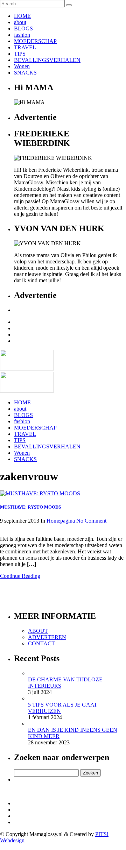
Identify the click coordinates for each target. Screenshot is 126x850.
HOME (22, 16)
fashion (22, 35)
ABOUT (38, 631)
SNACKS (25, 73)
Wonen (22, 66)
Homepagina (61, 521)
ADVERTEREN (47, 637)
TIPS (20, 54)
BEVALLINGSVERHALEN (47, 60)
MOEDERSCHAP (35, 41)
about (20, 22)
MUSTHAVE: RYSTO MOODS (30, 507)
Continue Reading (20, 576)
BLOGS (23, 28)
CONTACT (41, 643)
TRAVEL (25, 47)
